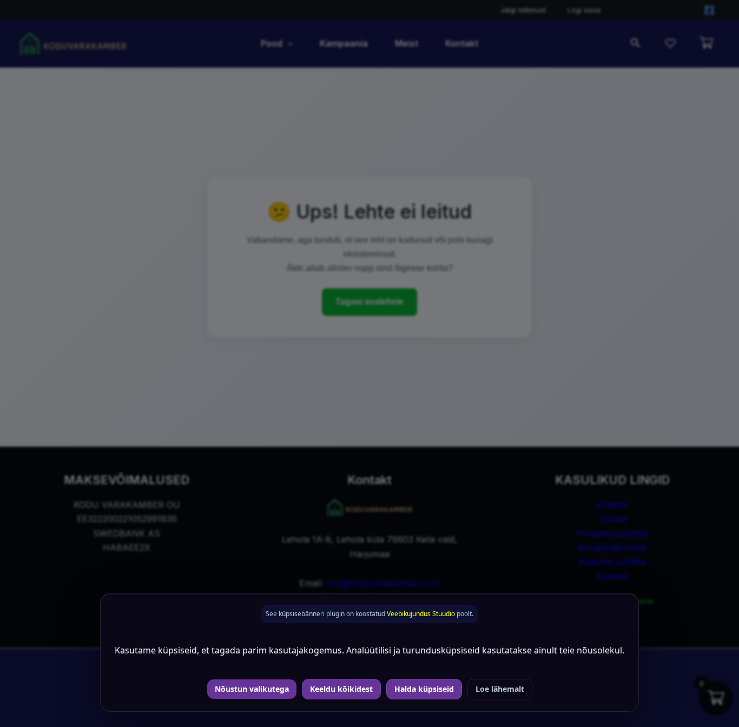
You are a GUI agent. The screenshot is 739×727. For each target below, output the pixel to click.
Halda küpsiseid (424, 689)
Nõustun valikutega (252, 689)
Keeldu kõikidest (341, 689)
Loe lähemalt (500, 689)
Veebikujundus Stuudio (421, 613)
